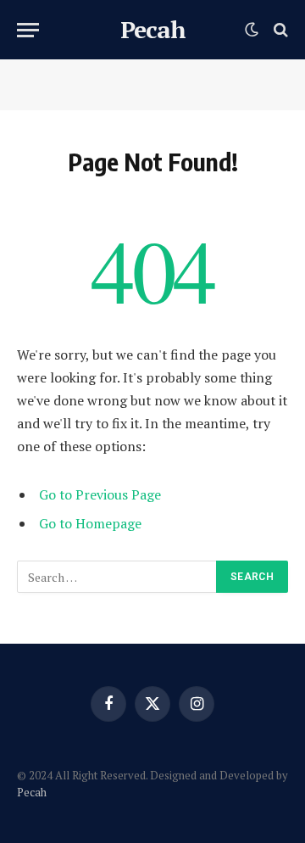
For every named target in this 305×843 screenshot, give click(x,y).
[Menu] (28, 30)
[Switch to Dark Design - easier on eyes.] (252, 29)
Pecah (32, 792)
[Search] (279, 30)
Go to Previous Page (100, 494)
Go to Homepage (90, 523)
